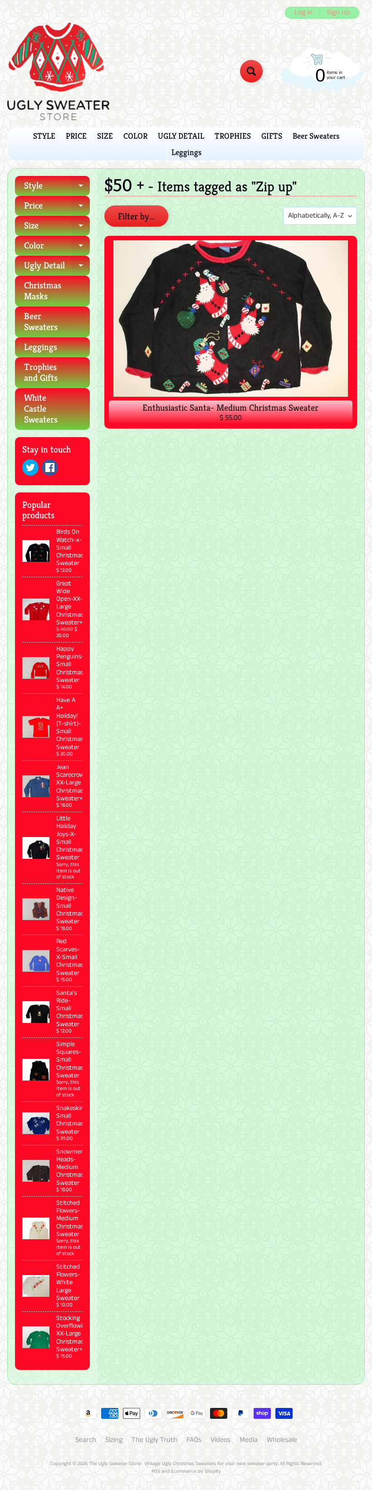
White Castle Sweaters (41, 408)
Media (249, 1440)
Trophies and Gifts (41, 372)
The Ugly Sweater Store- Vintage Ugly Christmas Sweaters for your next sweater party (183, 1463)
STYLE (44, 136)
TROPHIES (233, 136)
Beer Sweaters (316, 136)
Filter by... (136, 216)
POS (156, 1471)
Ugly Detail (57, 268)
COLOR (135, 136)
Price (57, 208)
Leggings (186, 152)
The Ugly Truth (154, 1440)
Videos (220, 1440)
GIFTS (271, 136)
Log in (303, 12)
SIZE (105, 136)
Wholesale (282, 1440)
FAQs (193, 1440)
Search (85, 1440)
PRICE (76, 136)
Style (57, 188)
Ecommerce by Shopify (196, 1471)
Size (57, 228)
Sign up (338, 12)
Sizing (113, 1440)
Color (57, 248)
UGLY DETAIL (181, 136)
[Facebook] (50, 467)
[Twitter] (30, 467)
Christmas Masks (42, 291)
